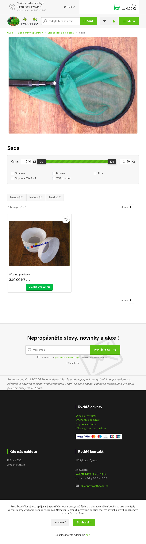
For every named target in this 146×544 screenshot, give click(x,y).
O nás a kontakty (86, 416)
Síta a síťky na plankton (30, 32)
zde (88, 535)
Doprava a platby (86, 424)
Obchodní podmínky (87, 420)
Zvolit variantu (39, 287)
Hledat (88, 21)
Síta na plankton (19, 274)
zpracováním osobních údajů (66, 357)
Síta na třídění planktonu (61, 32)
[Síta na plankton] (39, 243)
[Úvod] (22, 21)
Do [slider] (112, 162)
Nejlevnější (35, 197)
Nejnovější (16, 197)
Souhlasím (84, 522)
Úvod (10, 32)
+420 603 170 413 (29, 7)
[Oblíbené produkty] (104, 20)
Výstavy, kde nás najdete (91, 428)
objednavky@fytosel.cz (95, 486)
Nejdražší (54, 197)
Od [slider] (41, 162)
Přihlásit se (102, 350)
